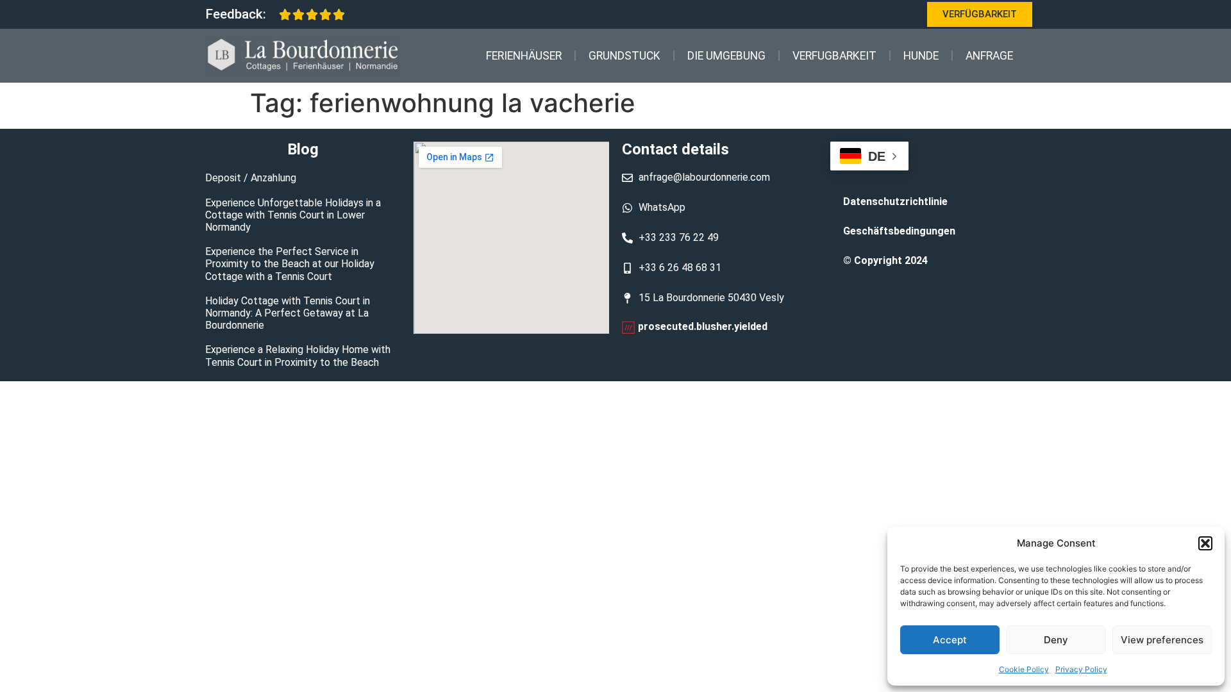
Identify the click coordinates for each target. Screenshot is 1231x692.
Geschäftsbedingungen (899, 231)
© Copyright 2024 (885, 260)
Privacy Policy (1081, 669)
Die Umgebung (726, 55)
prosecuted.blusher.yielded (702, 326)
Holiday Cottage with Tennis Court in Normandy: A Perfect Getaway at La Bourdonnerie (287, 313)
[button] (1205, 543)
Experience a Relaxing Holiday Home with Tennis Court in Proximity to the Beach (297, 355)
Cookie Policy (1024, 669)
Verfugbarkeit (834, 55)
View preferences (1162, 640)
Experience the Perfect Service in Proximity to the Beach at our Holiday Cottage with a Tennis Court (289, 263)
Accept (950, 640)
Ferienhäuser (524, 55)
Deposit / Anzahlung (250, 178)
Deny (1056, 640)
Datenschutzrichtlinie (895, 201)
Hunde (921, 55)
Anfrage (989, 55)
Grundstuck (624, 55)
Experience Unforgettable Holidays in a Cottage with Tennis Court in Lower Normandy (293, 215)
